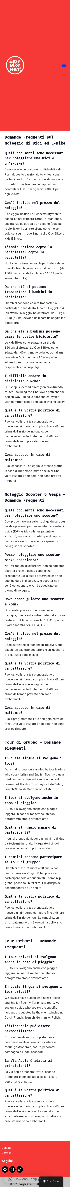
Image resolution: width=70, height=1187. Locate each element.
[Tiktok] (20, 1169)
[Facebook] (5, 1169)
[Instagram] (12, 1169)
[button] (63, 65)
